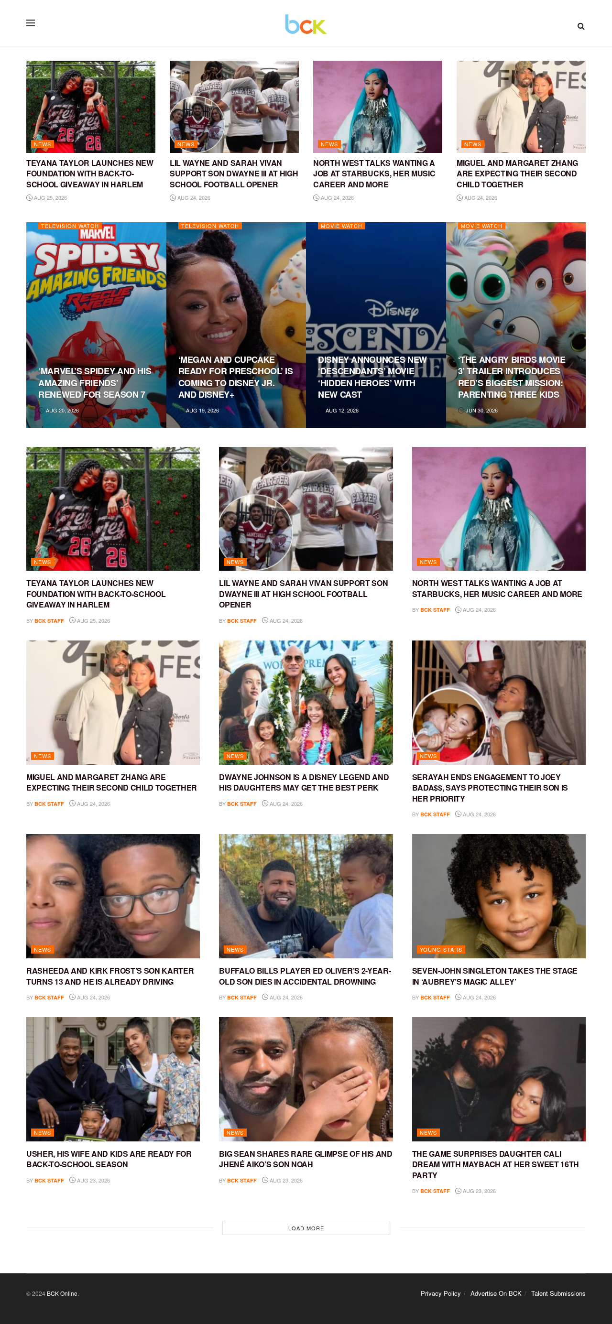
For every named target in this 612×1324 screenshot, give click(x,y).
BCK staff (49, 620)
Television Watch (70, 225)
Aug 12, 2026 (341, 410)
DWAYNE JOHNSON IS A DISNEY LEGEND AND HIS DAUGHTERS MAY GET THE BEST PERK (304, 782)
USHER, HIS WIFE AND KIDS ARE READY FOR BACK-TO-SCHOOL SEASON (109, 1159)
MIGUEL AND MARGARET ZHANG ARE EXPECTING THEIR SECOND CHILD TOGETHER (517, 173)
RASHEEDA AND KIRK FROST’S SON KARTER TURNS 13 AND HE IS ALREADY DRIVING (110, 976)
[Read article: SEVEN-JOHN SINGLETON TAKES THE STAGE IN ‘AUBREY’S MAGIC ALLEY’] (499, 896)
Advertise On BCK (496, 1293)
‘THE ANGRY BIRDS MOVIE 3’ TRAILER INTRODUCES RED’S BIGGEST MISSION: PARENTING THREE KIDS (512, 377)
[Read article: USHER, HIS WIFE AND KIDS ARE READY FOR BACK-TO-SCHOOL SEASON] (113, 1079)
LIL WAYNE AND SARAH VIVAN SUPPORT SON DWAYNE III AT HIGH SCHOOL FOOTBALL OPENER (234, 173)
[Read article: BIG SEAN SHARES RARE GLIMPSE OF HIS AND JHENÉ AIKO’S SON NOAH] (306, 1079)
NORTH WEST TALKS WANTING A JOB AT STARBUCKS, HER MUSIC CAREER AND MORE (374, 173)
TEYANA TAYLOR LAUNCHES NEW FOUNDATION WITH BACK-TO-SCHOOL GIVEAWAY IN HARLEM (89, 173)
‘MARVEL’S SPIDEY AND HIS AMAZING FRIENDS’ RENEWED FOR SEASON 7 (94, 383)
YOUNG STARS (441, 949)
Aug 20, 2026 (61, 410)
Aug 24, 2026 (193, 197)
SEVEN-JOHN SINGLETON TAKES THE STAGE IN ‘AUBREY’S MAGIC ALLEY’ (495, 976)
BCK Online (62, 1293)
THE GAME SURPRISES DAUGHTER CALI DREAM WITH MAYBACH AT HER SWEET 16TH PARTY (495, 1164)
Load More (306, 1228)
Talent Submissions (558, 1293)
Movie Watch (341, 225)
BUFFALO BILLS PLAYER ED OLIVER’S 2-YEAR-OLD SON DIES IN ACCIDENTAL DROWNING (305, 976)
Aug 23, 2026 (93, 1180)
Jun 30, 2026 (481, 410)
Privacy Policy (441, 1293)
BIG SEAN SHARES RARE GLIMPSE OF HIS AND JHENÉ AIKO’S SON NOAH (306, 1159)
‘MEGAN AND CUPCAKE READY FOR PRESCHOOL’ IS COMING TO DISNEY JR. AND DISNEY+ (235, 377)
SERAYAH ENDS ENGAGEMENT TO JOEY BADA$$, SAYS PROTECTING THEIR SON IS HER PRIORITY (490, 787)
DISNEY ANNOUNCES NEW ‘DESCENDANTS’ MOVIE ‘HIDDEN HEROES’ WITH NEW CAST (372, 377)
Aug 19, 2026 (202, 410)
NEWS (42, 144)
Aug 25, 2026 (50, 197)
